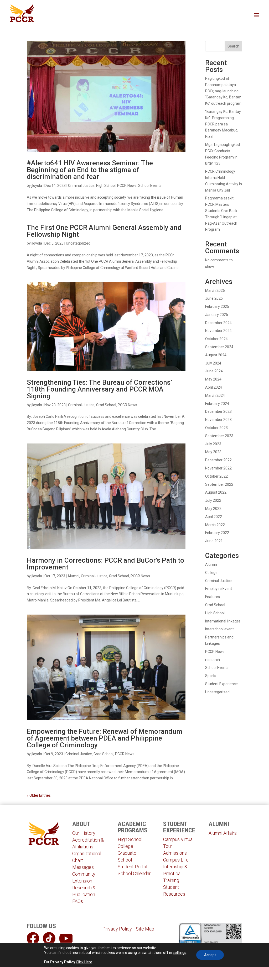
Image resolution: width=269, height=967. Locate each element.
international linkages (223, 621)
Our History (83, 833)
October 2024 (216, 339)
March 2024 (215, 395)
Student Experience (221, 684)
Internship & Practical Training (175, 873)
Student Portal (132, 866)
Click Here (84, 962)
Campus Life (176, 860)
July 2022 (213, 500)
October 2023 (216, 428)
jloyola (37, 185)
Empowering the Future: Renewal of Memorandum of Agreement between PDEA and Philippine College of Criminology (104, 738)
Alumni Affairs (223, 833)
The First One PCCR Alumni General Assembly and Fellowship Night (104, 231)
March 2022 (215, 525)
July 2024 (213, 363)
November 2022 (218, 468)
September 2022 (219, 484)
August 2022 (215, 492)
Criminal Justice (81, 185)
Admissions (175, 853)
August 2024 (215, 355)
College (211, 572)
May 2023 (213, 452)
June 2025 (214, 298)
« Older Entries (39, 795)
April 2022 (213, 517)
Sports (210, 676)
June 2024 (214, 371)
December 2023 (218, 411)
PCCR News (127, 185)
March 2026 (215, 290)
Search (233, 46)
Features (212, 597)
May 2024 (213, 379)
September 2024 (219, 347)
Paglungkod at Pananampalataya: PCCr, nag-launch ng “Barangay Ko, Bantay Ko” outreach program (223, 90)
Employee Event (218, 588)
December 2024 (218, 323)
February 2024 (217, 403)
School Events (150, 185)
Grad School (106, 405)
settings (179, 952)
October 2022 (216, 476)
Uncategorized (78, 243)
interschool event (219, 629)
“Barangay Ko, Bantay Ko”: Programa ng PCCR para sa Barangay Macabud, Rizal (223, 124)
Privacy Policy (117, 929)
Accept (210, 955)
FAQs (77, 901)
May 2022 (213, 508)
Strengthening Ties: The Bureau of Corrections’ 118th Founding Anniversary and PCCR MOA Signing (99, 389)
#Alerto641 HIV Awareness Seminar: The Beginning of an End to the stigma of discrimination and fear (90, 170)
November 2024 (218, 331)
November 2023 (218, 420)
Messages (83, 867)
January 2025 (216, 315)
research (212, 660)
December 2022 (218, 460)
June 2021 (214, 541)
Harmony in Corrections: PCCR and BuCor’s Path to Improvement (105, 563)
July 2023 (213, 444)
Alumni (73, 576)
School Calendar (134, 873)
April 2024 (213, 387)
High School (106, 185)
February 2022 (217, 533)
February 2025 (217, 306)
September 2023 (219, 436)
